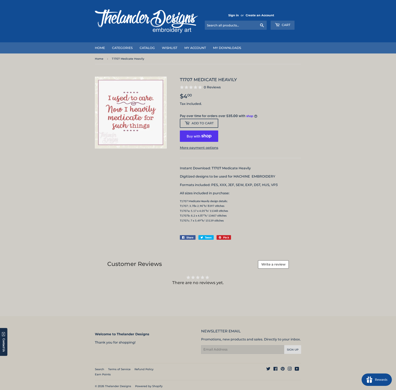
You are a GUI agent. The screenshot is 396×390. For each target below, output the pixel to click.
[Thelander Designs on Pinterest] (282, 369)
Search (99, 369)
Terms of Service (119, 369)
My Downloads (227, 48)
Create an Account (260, 15)
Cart (285, 25)
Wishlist (169, 48)
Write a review (273, 264)
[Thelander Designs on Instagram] (290, 369)
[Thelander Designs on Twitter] (268, 369)
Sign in (233, 15)
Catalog (147, 48)
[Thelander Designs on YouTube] (297, 369)
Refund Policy (143, 369)
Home (100, 48)
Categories (122, 48)
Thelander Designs (118, 386)
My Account (195, 48)
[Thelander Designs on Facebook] (275, 369)
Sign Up (292, 349)
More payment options (199, 148)
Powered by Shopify (149, 386)
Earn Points (103, 374)
